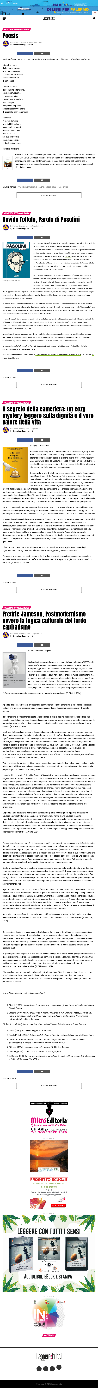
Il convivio (63, 187)
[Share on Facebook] (25, 53)
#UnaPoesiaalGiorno (28, 187)
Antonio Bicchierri (47, 187)
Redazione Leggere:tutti (23, 45)
